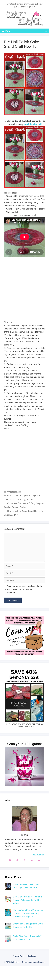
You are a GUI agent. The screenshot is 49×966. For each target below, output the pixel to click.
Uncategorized (14, 492)
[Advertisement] (24, 292)
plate (6, 499)
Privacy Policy (18, 956)
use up (30, 499)
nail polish (25, 495)
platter (12, 499)
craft (9, 495)
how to (16, 495)
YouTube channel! (33, 124)
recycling (21, 499)
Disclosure (32, 956)
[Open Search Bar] (45, 31)
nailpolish (35, 495)
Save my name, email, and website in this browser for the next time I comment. (24, 589)
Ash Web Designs (37, 962)
